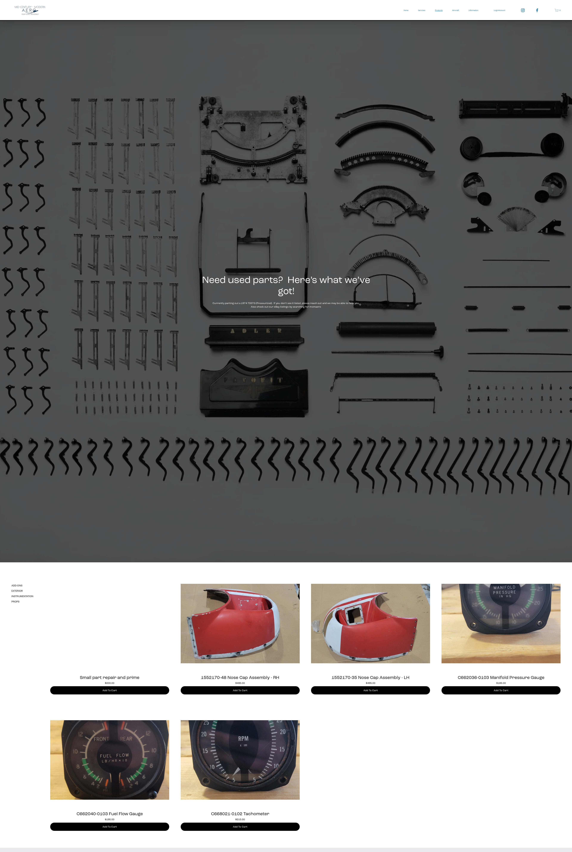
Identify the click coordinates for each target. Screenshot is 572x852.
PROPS (15, 601)
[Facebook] (537, 10)
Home (406, 10)
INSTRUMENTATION (22, 596)
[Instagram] (523, 10)
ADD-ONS (16, 585)
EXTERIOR (17, 590)
